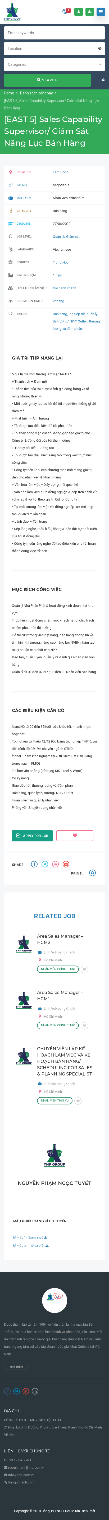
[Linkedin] (35, 1391)
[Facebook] (7, 1391)
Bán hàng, (61, 314)
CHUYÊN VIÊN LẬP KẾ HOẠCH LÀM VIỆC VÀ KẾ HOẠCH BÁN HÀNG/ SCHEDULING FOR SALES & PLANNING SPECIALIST (64, 1061)
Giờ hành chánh (64, 288)
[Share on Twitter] (45, 865)
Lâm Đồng (61, 172)
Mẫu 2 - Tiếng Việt (31, 1246)
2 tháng (58, 301)
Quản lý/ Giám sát (66, 237)
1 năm (57, 275)
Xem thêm (16, 1366)
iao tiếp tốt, (78, 314)
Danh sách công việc (37, 93)
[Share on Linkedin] (56, 865)
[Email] (67, 865)
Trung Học (61, 262)
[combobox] (54, 48)
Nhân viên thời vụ (55, 1100)
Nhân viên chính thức (58, 969)
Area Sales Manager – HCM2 (60, 939)
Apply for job (35, 836)
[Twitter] (16, 1391)
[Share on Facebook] (35, 865)
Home (9, 93)
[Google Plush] (25, 1391)
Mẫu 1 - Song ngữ (30, 1237)
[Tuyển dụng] (12, 12)
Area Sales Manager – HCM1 (60, 995)
